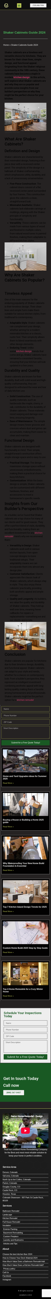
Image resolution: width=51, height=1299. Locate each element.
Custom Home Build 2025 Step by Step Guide (25, 948)
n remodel (28, 700)
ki (35, 532)
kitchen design (24, 351)
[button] (19, 5)
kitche (20, 700)
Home (6, 45)
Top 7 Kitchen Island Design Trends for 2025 (25, 907)
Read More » (8, 783)
